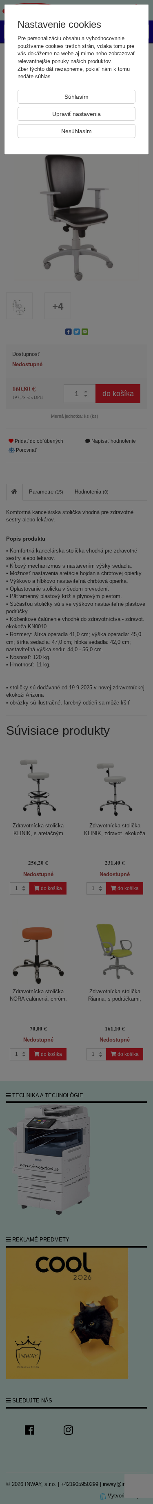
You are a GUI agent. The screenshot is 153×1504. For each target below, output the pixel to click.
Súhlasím (76, 96)
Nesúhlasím (76, 131)
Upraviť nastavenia (76, 114)
